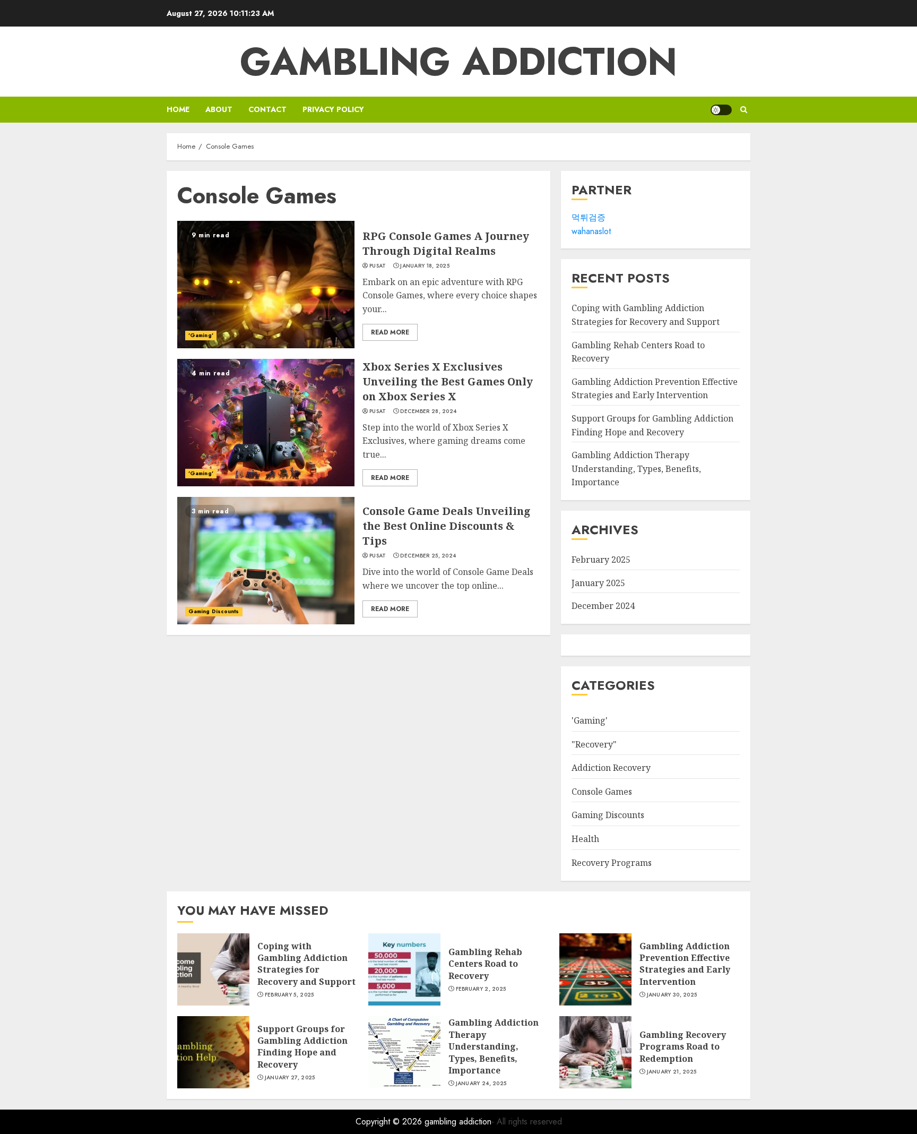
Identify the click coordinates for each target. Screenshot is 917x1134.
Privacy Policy (333, 109)
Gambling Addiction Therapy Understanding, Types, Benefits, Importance (636, 468)
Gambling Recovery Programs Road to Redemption (682, 1046)
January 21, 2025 (672, 1072)
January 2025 (598, 583)
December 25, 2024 (428, 556)
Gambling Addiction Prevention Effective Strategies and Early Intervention (655, 388)
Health (585, 839)
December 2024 (603, 606)
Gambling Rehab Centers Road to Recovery (485, 964)
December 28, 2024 (428, 411)
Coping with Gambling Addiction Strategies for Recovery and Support (306, 963)
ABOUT (218, 109)
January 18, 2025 (424, 266)
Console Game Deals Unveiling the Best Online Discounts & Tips (446, 526)
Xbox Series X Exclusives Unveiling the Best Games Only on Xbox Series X (447, 381)
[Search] (743, 109)
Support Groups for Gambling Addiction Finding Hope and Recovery (302, 1046)
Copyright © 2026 (390, 1121)
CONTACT (267, 109)
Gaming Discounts (213, 611)
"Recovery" (594, 744)
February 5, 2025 (289, 995)
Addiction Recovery (611, 768)
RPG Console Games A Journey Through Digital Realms (445, 243)
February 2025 (601, 559)
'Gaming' (200, 335)
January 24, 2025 (481, 1083)
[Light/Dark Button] (721, 110)
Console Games (602, 791)
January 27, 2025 (290, 1077)
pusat (377, 266)
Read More (390, 332)
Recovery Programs (612, 863)
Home (178, 109)
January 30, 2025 (672, 995)
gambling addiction (458, 61)
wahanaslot (591, 231)
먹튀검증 (588, 217)
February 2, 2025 (481, 989)
